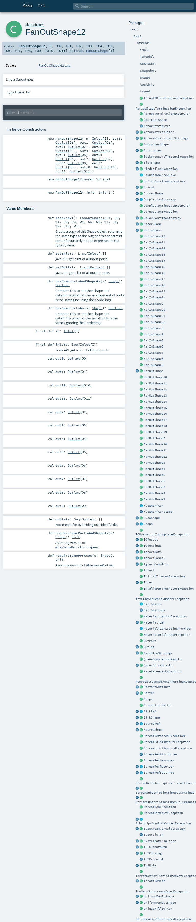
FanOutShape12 (155, 389)
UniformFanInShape (159, 896)
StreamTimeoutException (163, 813)
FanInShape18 (154, 285)
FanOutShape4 (154, 469)
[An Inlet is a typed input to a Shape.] (137, 583)
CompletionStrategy (160, 199)
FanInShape (153, 230)
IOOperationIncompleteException (162, 534)
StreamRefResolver (159, 766)
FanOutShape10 (155, 377)
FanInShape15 (154, 267)
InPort (149, 570)
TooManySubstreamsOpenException (162, 891)
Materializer (154, 622)
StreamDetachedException (164, 736)
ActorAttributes (157, 126)
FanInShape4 (153, 334)
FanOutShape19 (155, 432)
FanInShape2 (153, 303)
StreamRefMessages (159, 760)
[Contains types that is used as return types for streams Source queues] (137, 665)
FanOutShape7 (154, 487)
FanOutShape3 (154, 462)
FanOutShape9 (154, 499)
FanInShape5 (153, 340)
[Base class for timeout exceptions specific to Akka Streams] (141, 813)
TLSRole (150, 865)
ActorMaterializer (159, 132)
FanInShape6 (153, 346)
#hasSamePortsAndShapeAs (77, 547)
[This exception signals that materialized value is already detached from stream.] (141, 736)
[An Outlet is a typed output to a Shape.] (137, 647)
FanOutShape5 (154, 475)
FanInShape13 (154, 254)
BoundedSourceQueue (160, 175)
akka (28, 25)
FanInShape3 (153, 328)
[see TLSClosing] (141, 224)
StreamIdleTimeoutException (167, 742)
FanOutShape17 (155, 420)
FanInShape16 (154, 273)
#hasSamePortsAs (100, 565)
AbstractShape (155, 120)
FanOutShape (153, 371)
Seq (75, 344)
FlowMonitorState (158, 511)
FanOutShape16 (155, 413)
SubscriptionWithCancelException (163, 823)
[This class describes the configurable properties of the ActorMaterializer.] (141, 138)
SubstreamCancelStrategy (164, 828)
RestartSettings (157, 687)
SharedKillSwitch (158, 705)
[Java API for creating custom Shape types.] (141, 120)
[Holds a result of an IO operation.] (141, 540)
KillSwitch (153, 604)
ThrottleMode (154, 881)
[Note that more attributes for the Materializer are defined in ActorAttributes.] (137, 151)
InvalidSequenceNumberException (162, 599)
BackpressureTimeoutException (169, 156)
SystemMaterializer (160, 841)
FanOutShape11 (155, 383)
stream (38, 25)
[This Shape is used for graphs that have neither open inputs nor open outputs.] (141, 193)
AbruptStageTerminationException (163, 108)
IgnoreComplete (156, 564)
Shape (148, 699)
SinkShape (152, 717)
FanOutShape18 (155, 426)
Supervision (153, 834)
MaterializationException (165, 616)
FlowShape (152, 518)
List (82, 253)
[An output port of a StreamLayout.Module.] (141, 641)
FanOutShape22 (155, 456)
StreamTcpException (160, 807)
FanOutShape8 (154, 493)
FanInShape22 (154, 322)
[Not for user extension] (141, 629)
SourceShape (153, 730)
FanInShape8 (153, 359)
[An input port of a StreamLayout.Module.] (141, 570)
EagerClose (153, 224)
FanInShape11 (154, 242)
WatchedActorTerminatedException (163, 919)
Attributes (153, 150)
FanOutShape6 (154, 481)
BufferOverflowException (164, 181)
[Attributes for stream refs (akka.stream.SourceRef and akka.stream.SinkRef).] (141, 754)
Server (149, 693)
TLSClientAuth (155, 847)
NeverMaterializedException (167, 635)
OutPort (150, 641)
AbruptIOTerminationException (169, 98)
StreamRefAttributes (161, 754)
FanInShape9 (153, 365)
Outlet (149, 647)
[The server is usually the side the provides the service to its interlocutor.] (141, 693)
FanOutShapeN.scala (54, 65)
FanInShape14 (154, 260)
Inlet (148, 582)
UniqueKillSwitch (158, 909)
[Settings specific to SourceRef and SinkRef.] (141, 773)
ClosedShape (153, 193)
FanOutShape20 (155, 444)
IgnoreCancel (154, 558)
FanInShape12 (154, 248)
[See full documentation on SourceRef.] (137, 724)
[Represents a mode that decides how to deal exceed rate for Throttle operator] (141, 881)
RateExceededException (162, 671)
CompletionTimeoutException (167, 205)
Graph (148, 524)
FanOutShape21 (155, 450)
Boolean (62, 285)
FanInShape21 (154, 316)
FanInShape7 (153, 352)
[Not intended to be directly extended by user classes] (141, 524)
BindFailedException (161, 169)
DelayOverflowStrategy (162, 218)
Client (149, 187)
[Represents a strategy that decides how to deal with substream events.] (141, 829)
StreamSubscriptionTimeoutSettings (165, 792)
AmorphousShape (156, 144)
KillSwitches (154, 610)
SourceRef (152, 723)
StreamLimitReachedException (168, 748)
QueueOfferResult (158, 665)
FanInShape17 (154, 279)
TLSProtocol (153, 859)
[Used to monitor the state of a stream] (141, 506)
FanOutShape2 (154, 438)
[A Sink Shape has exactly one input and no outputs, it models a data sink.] (141, 718)
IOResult (151, 539)
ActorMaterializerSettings (166, 138)
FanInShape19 (154, 291)
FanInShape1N (154, 297)
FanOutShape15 (155, 408)
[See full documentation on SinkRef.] (137, 712)
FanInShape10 (154, 236)
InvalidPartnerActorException (169, 588)
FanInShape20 (154, 310)
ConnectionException (161, 211)
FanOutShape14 (155, 401)
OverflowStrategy (158, 653)
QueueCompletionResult (162, 659)
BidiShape (152, 162)
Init (102, 192)
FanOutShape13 (155, 395)
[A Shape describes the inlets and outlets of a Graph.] (141, 699)
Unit (76, 537)
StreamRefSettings (159, 772)
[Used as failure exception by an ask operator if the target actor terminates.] (141, 915)
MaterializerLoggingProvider (168, 628)
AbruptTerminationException (167, 113)
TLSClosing (153, 853)
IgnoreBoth (153, 552)
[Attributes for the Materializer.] (141, 126)
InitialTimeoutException (164, 576)
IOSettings (153, 545)
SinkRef (150, 711)
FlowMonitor (153, 505)
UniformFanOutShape (160, 902)
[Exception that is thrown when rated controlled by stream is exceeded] (141, 671)
